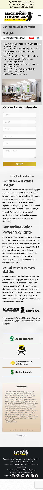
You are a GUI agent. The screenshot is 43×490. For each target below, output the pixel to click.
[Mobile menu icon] (39, 16)
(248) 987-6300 (26, 7)
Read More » (21, 436)
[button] (10, 430)
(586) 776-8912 (27, 4)
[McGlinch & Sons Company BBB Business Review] (21, 380)
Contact (35, 464)
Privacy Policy (21, 467)
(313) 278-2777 (27, 2)
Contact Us (28, 176)
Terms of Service (24, 472)
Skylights (14, 176)
